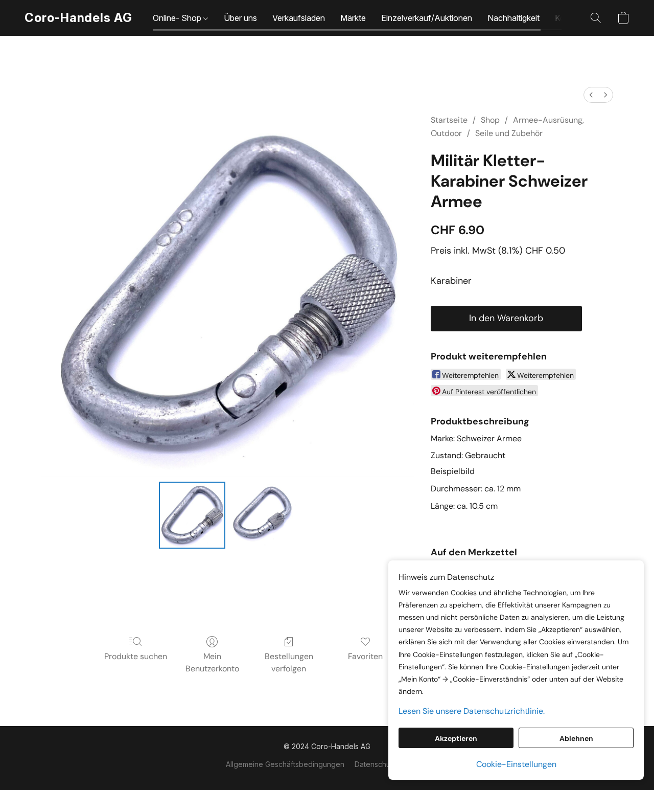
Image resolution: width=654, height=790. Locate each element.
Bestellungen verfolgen (289, 662)
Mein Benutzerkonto (212, 662)
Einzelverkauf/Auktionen (426, 18)
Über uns (240, 18)
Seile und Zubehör (509, 133)
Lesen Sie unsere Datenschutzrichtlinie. (472, 711)
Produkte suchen (135, 656)
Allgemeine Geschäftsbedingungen (285, 764)
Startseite (449, 120)
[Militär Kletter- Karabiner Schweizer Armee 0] (192, 515)
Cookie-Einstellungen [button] (516, 764)
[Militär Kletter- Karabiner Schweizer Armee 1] (262, 515)
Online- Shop (178, 18)
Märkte (353, 18)
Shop (490, 120)
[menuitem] (591, 94)
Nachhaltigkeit (513, 18)
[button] (78, 18)
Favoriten (365, 656)
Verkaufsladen (298, 18)
